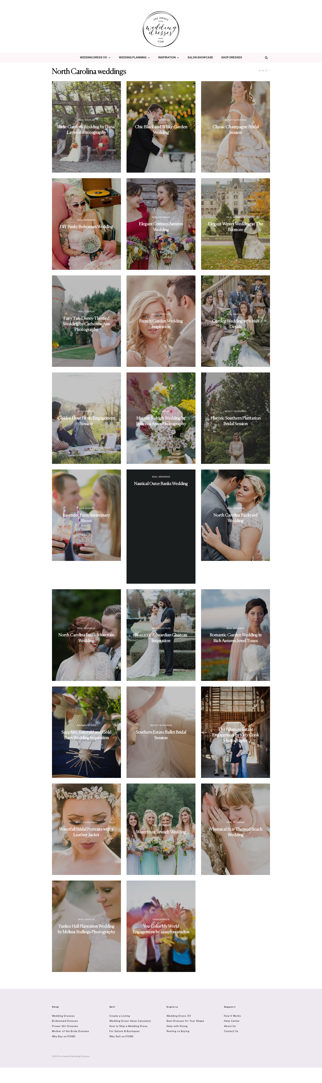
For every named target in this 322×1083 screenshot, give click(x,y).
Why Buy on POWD (63, 1036)
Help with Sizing (177, 1026)
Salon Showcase (200, 57)
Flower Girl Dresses (65, 1026)
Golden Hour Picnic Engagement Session (86, 421)
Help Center (232, 1021)
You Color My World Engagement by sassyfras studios (161, 929)
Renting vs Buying (178, 1031)
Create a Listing (119, 1016)
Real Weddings (161, 120)
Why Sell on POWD (121, 1036)
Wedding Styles (161, 314)
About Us (230, 1026)
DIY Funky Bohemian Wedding (86, 227)
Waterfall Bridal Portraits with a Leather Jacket (86, 832)
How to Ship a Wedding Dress (128, 1026)
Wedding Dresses (63, 1016)
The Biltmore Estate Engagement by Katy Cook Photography (235, 735)
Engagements (86, 411)
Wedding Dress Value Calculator (130, 1021)
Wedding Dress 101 (93, 57)
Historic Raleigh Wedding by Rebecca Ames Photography (161, 421)
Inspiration (167, 57)
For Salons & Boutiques (124, 1031)
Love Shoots (86, 508)
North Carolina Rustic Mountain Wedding (86, 638)
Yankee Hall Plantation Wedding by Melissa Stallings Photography (86, 929)
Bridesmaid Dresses (65, 1021)
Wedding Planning (132, 57)
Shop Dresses (231, 57)
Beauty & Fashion (235, 120)
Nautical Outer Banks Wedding (161, 484)
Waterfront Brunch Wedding (161, 832)
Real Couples (86, 120)
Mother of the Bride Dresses (70, 1031)
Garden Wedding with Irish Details (235, 324)
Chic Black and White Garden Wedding (161, 130)
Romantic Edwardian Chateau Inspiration (161, 638)
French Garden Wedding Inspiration (161, 324)
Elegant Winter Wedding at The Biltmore (235, 227)
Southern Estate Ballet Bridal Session (161, 735)
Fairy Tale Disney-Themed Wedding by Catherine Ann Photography (86, 324)
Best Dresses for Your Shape (185, 1021)
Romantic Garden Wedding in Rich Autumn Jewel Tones (235, 638)
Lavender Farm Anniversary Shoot (86, 518)
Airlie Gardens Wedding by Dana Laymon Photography (86, 130)
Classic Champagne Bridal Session (236, 130)
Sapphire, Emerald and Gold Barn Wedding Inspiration (86, 735)
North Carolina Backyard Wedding (236, 518)
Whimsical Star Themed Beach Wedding (236, 832)
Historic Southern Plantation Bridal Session (236, 421)
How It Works (232, 1016)
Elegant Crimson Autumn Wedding (161, 227)
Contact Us (231, 1031)
